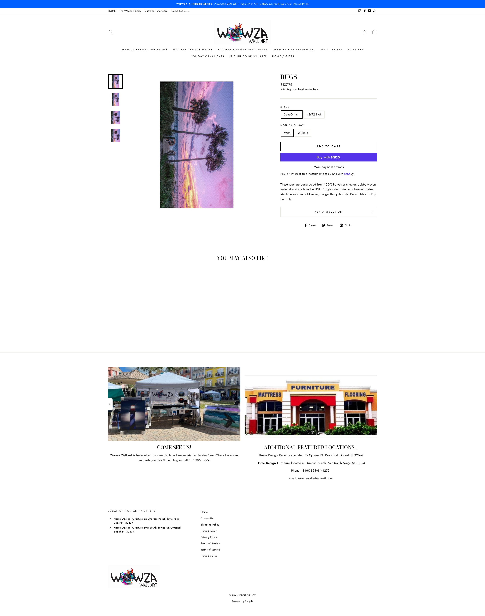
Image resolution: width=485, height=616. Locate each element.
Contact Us (207, 518)
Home (204, 512)
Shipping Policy (210, 524)
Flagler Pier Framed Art (294, 49)
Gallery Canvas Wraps (193, 49)
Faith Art (356, 49)
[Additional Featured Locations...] (311, 404)
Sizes (285, 107)
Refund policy (209, 556)
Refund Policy (209, 531)
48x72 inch (314, 114)
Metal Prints (331, 49)
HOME (112, 11)
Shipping (285, 89)
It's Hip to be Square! (248, 56)
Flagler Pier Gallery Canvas (243, 49)
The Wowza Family (130, 11)
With (287, 133)
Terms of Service (210, 543)
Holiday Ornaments (207, 56)
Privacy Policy (209, 537)
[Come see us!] (174, 404)
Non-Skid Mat (292, 125)
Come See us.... (180, 11)
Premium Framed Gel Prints (144, 49)
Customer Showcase (156, 11)
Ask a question (329, 212)
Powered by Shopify (242, 601)
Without (303, 133)
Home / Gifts (283, 56)
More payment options (329, 167)
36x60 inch (291, 114)
